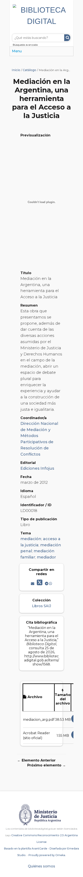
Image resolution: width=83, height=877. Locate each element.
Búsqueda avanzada (25, 44)
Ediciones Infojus (37, 468)
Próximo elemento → (46, 765)
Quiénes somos (41, 866)
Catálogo (29, 70)
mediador (46, 557)
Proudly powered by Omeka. (47, 855)
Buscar (67, 37)
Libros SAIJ (41, 606)
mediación (30, 538)
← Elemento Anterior (36, 760)
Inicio (16, 70)
